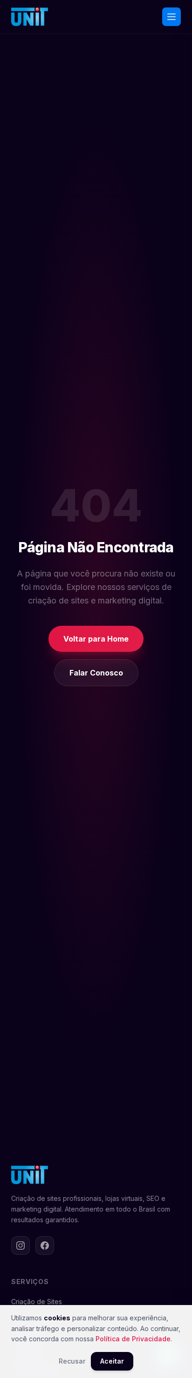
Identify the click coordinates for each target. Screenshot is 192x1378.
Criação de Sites (36, 1301)
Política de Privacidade (133, 1339)
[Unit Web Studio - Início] (29, 16)
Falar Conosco (96, 672)
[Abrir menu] (171, 16)
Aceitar (112, 1361)
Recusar (72, 1361)
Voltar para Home (96, 638)
